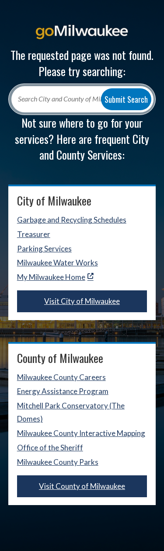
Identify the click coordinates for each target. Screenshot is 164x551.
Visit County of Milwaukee (82, 486)
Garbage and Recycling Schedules (71, 219)
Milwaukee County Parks (57, 462)
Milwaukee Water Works (57, 262)
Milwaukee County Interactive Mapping (81, 433)
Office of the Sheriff (50, 447)
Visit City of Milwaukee (82, 301)
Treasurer (33, 234)
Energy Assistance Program (62, 391)
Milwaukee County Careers (61, 377)
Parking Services (44, 248)
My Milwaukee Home (51, 277)
